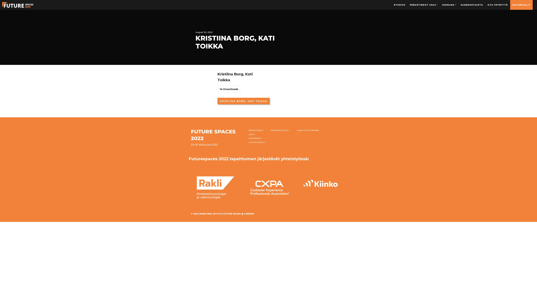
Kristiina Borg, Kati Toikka (243, 101)
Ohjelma (448, 5)
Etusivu (399, 5)
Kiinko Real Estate (210, 214)
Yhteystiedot (257, 142)
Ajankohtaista (472, 5)
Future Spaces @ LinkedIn (238, 214)
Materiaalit (521, 5)
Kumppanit (255, 138)
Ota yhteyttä (497, 5)
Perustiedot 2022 (423, 5)
